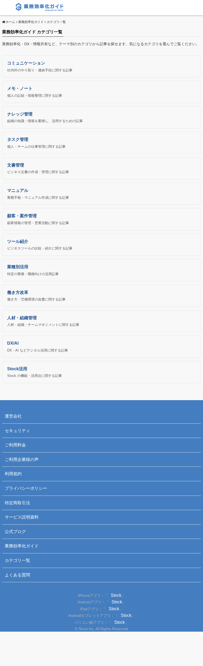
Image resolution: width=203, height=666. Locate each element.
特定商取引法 (17, 503)
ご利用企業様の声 (22, 459)
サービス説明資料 (22, 517)
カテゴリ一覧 (17, 560)
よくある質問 (17, 575)
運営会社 (13, 416)
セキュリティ (17, 430)
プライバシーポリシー (26, 488)
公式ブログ (15, 531)
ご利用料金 (15, 445)
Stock (116, 595)
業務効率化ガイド (22, 546)
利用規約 (13, 473)
